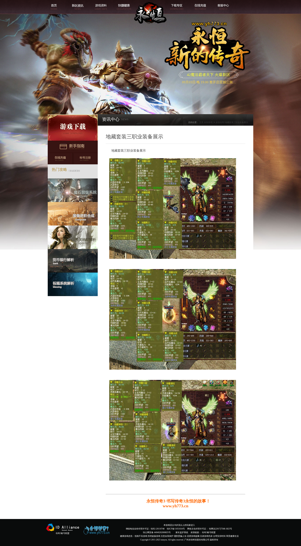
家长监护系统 (182, 532)
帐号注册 (85, 158)
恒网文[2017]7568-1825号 (220, 529)
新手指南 (73, 147)
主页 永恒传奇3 (206, 122)
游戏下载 (73, 127)
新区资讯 (77, 7)
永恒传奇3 (151, 13)
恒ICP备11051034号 (176, 529)
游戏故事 (101, 7)
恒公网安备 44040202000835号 (157, 532)
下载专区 (176, 7)
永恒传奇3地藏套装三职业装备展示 (232, 122)
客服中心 (223, 7)
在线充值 (199, 7)
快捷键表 (124, 7)
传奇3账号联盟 (208, 532)
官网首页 (54, 7)
